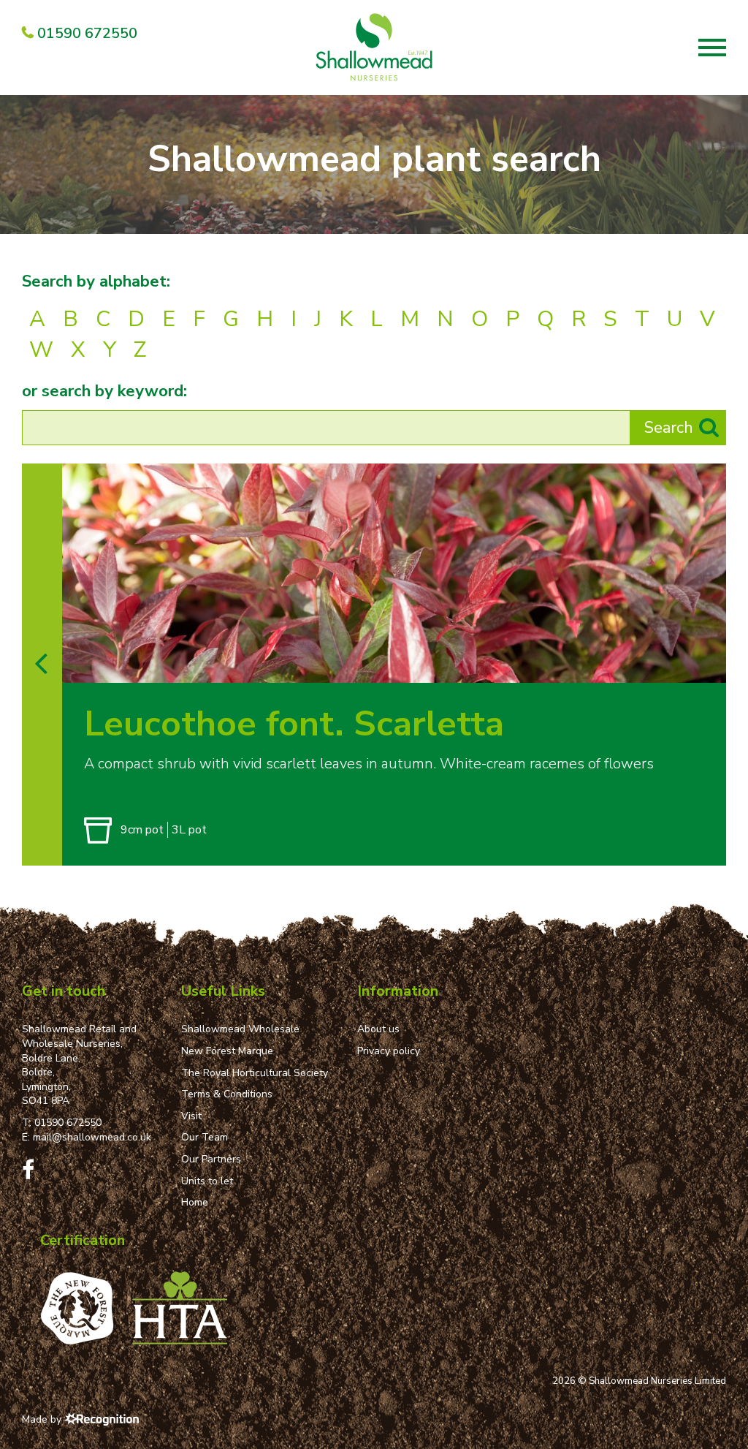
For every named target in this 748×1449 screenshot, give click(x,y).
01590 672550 (68, 1123)
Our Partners (211, 1159)
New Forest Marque (227, 1051)
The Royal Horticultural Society (254, 1073)
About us (378, 1029)
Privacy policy (388, 1051)
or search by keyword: (104, 391)
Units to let (207, 1181)
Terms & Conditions (226, 1094)
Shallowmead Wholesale (240, 1029)
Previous (680, 667)
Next (710, 667)
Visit (191, 1116)
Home (194, 1202)
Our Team (204, 1137)
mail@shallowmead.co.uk (92, 1137)
